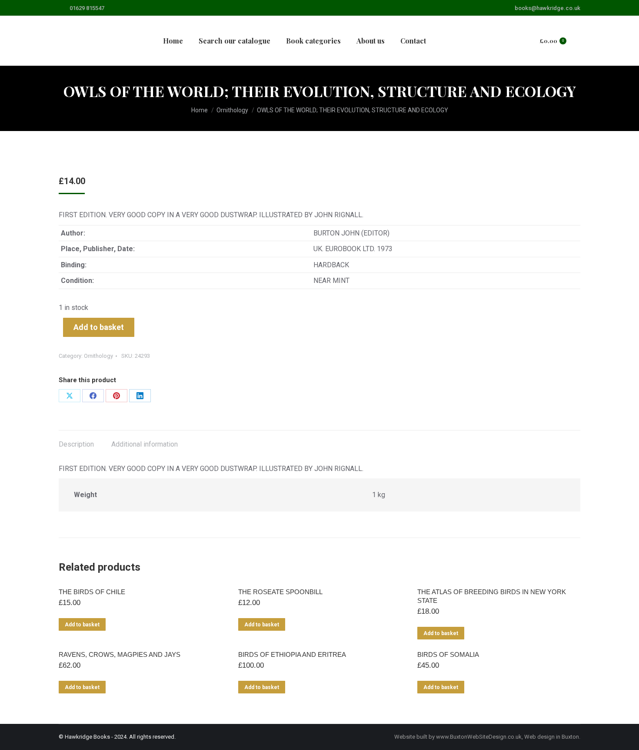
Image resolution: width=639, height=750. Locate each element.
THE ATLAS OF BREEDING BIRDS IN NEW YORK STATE (491, 596)
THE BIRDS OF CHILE (92, 591)
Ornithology (98, 356)
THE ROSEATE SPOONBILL (280, 591)
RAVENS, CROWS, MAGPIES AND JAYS (119, 654)
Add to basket (98, 327)
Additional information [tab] (144, 444)
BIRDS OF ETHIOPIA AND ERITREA (292, 654)
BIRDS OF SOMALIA (448, 654)
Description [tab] (76, 444)
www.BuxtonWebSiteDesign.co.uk (479, 736)
